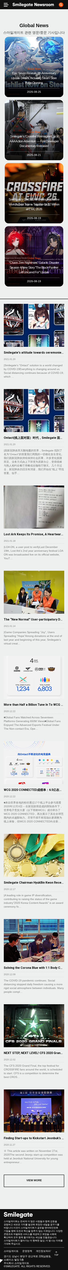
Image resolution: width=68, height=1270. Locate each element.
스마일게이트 (11, 1251)
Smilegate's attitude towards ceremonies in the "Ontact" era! (34, 352)
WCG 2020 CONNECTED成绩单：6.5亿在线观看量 (34, 790)
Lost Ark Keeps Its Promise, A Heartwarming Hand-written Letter (34, 534)
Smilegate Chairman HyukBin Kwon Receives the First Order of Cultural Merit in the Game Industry (34, 882)
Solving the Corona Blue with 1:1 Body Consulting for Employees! (34, 968)
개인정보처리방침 (46, 1251)
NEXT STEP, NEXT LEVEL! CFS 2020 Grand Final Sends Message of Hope (34, 1053)
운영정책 (27, 1251)
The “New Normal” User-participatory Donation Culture (34, 619)
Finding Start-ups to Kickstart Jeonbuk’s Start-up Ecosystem (34, 1138)
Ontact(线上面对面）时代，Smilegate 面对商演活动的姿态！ (34, 438)
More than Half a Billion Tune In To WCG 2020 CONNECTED (34, 704)
